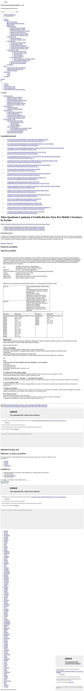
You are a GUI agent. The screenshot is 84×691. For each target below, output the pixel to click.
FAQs (8, 73)
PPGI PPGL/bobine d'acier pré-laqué (20, 31)
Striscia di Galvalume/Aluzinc (18, 39)
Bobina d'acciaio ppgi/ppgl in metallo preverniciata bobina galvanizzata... (26, 209)
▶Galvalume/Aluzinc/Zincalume (15, 23)
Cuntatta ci (7, 76)
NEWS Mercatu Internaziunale (15, 69)
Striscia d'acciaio (11, 36)
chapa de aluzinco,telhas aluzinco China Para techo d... (21, 170)
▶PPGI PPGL (11, 25)
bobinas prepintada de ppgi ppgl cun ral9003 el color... (21, 187)
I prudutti (6, 20)
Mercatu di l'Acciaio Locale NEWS (16, 67)
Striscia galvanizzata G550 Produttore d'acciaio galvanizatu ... (23, 145)
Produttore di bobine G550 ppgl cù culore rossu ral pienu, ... (22, 213)
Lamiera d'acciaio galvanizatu (18, 42)
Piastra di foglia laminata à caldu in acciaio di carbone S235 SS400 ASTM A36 (26, 405)
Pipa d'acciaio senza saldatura (18, 63)
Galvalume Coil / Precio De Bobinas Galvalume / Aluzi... (22, 149)
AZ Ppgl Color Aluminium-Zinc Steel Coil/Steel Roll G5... (22, 179)
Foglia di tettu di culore (16, 44)
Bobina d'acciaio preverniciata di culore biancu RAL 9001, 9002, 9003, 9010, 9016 (25, 406)
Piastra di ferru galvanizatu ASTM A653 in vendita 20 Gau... (23, 166)
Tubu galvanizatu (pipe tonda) (18, 51)
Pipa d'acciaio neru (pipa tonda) (18, 61)
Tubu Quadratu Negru (16, 57)
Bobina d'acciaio (11, 26)
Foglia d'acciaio (11, 41)
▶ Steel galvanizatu (12, 22)
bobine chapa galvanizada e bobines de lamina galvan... (21, 192)
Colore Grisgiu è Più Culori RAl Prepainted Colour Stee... (22, 200)
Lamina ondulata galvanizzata (18, 45)
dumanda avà (4, 458)
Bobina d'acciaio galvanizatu (17, 28)
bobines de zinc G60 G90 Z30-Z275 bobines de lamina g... (22, 196)
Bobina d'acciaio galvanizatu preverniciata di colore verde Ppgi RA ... (25, 204)
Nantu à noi (7, 72)
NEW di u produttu (12, 70)
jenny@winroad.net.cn (10, 475)
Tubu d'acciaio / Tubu (12, 50)
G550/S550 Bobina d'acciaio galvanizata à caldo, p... (21, 158)
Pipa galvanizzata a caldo (20, 53)
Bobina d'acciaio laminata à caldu (19, 35)
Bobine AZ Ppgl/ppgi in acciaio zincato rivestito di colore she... (23, 175)
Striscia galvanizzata (15, 38)
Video (8, 75)
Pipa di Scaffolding (19, 56)
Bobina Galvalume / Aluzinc (17, 29)
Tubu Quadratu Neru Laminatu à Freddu (24, 59)
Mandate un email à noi (7, 243)
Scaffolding (10, 64)
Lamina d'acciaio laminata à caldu (19, 48)
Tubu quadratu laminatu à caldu (22, 60)
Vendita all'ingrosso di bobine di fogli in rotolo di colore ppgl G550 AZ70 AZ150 (28, 183)
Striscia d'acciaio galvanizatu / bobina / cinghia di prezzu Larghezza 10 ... (26, 141)
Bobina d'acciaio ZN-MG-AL (18, 32)
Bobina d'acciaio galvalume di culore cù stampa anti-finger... (22, 153)
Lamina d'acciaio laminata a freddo (19, 47)
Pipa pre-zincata (18, 54)
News (5, 66)
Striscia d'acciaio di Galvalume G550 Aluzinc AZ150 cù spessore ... (24, 162)
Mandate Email (5, 482)
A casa (5, 19)
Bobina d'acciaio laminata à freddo (19, 34)
